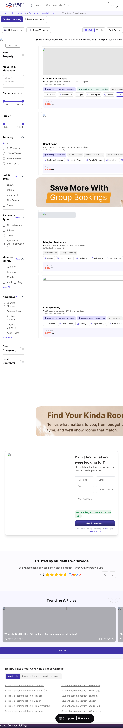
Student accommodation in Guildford (81, 706)
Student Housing (12, 19)
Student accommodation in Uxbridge (81, 690)
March (10, 277)
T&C (107, 529)
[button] (79, 489)
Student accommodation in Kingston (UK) (26, 690)
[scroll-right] (113, 574)
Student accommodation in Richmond (24, 685)
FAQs (24, 725)
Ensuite (11, 184)
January (11, 267)
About (3, 725)
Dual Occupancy (10, 348)
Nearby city (13, 676)
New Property (8, 54)
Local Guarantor (9, 361)
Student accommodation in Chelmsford (82, 711)
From (49, 103)
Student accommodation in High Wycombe (27, 706)
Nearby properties (51, 676)
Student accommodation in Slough (23, 700)
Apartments (13, 195)
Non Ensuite (13, 200)
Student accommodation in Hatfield (23, 695)
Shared (11, 205)
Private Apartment (34, 19)
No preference (14, 225)
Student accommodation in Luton (79, 700)
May (20, 282)
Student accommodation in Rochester (25, 711)
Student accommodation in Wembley (81, 685)
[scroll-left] (105, 574)
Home (5, 13)
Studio (10, 190)
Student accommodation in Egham (80, 695)
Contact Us (14, 725)
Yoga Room (13, 332)
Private (10, 230)
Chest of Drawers (11, 326)
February (11, 272)
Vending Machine (11, 304)
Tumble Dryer (14, 311)
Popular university (30, 676)
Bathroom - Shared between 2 (15, 243)
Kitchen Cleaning (11, 318)
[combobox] (61, 5)
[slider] (4, 101)
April (9, 282)
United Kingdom (18, 13)
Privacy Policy (94, 531)
